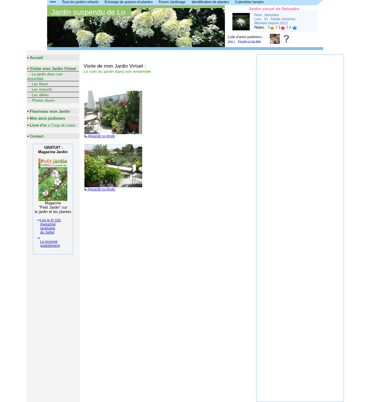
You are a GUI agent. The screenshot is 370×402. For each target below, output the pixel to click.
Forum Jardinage (172, 2)
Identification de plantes (210, 2)
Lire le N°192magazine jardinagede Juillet (50, 226)
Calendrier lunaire (249, 2)
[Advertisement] (300, 141)
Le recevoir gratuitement (50, 244)
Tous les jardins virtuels (80, 2)
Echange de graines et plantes (129, 2)
